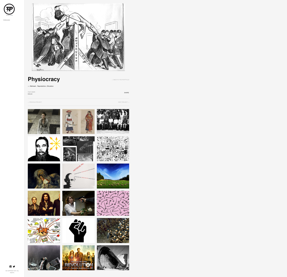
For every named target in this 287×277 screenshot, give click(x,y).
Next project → (123, 102)
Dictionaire (6, 20)
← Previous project (35, 102)
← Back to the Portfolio (120, 79)
